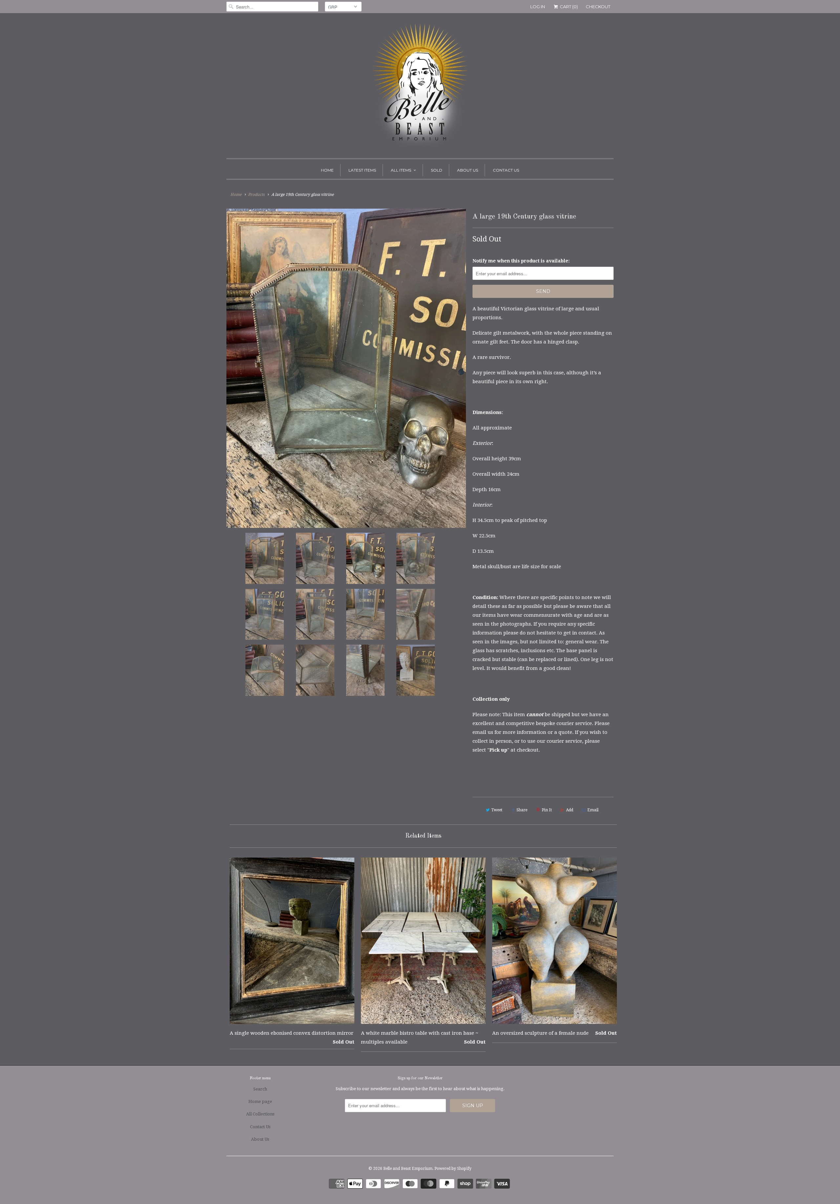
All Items (401, 170)
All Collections (260, 1113)
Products (256, 194)
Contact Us (506, 170)
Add (569, 810)
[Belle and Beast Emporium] (420, 87)
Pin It (547, 810)
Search (260, 1089)
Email (592, 810)
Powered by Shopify (453, 1168)
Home (327, 170)
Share (521, 810)
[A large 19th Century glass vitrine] (346, 368)
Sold (436, 170)
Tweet (496, 810)
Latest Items (362, 170)
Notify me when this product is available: (521, 260)
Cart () (568, 6)
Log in (537, 6)
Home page (260, 1101)
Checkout (598, 6)
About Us (467, 170)
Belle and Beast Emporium (407, 1168)
